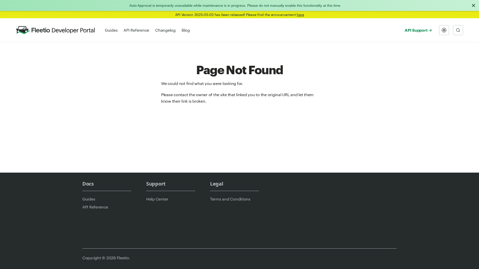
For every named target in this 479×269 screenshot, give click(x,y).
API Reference (136, 30)
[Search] (458, 30)
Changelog (165, 30)
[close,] (474, 5)
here (300, 14)
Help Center (157, 199)
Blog (186, 30)
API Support (416, 30)
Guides (111, 30)
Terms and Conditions (230, 199)
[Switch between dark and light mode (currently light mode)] (444, 30)
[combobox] (458, 30)
